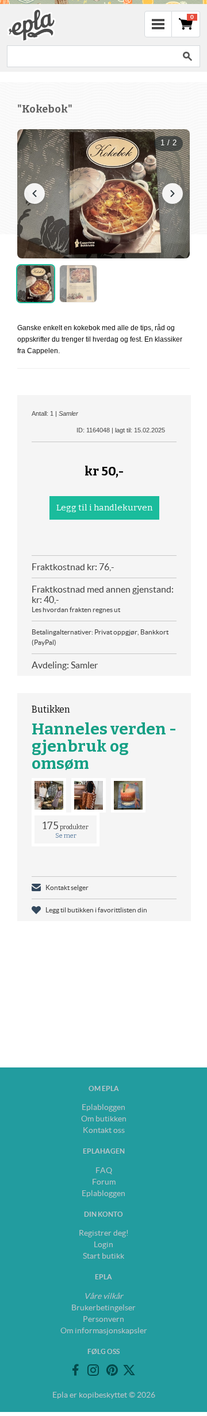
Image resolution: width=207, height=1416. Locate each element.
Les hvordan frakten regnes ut (76, 609)
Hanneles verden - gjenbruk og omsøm (104, 746)
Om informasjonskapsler (103, 1330)
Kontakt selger (67, 887)
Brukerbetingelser (103, 1307)
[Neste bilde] (172, 193)
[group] (103, 193)
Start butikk (103, 1255)
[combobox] (91, 56)
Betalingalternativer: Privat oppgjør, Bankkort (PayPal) (100, 637)
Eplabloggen (103, 1107)
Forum (104, 1181)
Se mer (65, 835)
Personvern (103, 1319)
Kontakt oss (104, 1130)
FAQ (103, 1170)
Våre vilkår (103, 1296)
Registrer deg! (104, 1232)
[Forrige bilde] (34, 193)
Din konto (103, 1214)
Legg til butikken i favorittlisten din (96, 910)
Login (103, 1244)
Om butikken (103, 1118)
